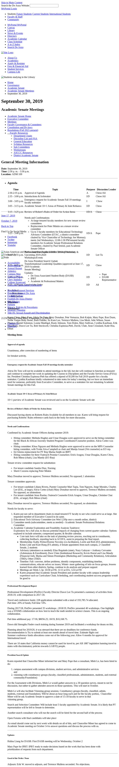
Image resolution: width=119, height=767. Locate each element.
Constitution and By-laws (19, 127)
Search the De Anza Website (15, 5)
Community (13, 19)
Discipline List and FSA (25, 138)
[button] (15, 47)
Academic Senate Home (19, 116)
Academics (12, 60)
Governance (13, 85)
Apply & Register (16, 63)
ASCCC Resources (23, 152)
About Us (12, 57)
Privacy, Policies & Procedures (22, 307)
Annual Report (14, 268)
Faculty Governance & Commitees (24, 124)
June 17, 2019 (8, 215)
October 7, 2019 (9, 221)
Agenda (12, 183)
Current (40, 14)
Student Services (15, 69)
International (60, 14)
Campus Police (14, 276)
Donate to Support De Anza (21, 293)
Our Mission (13, 301)
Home (10, 82)
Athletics (11, 271)
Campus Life (13, 71)
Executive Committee (18, 119)
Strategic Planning (16, 310)
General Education (23, 141)
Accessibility (13, 262)
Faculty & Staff (14, 16)
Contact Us (12, 323)
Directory (12, 326)
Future (24, 14)
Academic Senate (15, 88)
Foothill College (15, 296)
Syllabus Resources (23, 144)
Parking (11, 304)
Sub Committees (22, 147)
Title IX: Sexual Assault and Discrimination (28, 313)
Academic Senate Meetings (20, 90)
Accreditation (14, 265)
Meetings (11, 121)
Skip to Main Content (11, 2)
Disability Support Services (20, 290)
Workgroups (20, 149)
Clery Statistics (14, 279)
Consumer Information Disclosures (24, 285)
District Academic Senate (26, 155)
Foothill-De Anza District (19, 299)
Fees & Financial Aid (17, 66)
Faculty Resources (19, 133)
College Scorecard (16, 282)
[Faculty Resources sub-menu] (8, 133)
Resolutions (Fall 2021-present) (22, 130)
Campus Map (14, 274)
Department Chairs (23, 135)
